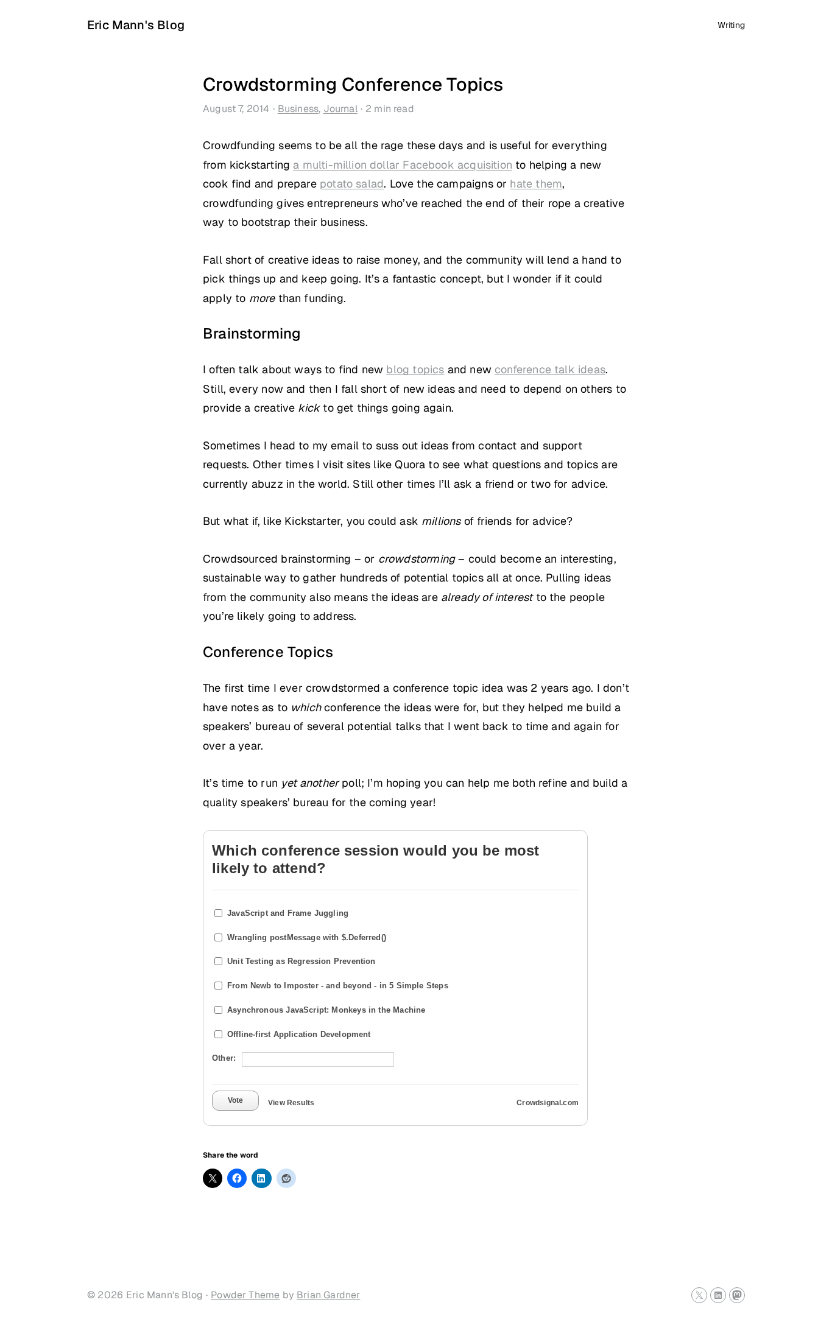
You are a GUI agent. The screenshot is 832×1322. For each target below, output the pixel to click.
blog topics (415, 369)
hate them (536, 184)
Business (298, 108)
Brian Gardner (328, 1295)
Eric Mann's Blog (136, 25)
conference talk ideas (550, 369)
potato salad (352, 184)
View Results (291, 1103)
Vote (235, 1100)
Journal (340, 108)
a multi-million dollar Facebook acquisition (402, 165)
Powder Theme (245, 1295)
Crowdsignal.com (547, 1103)
